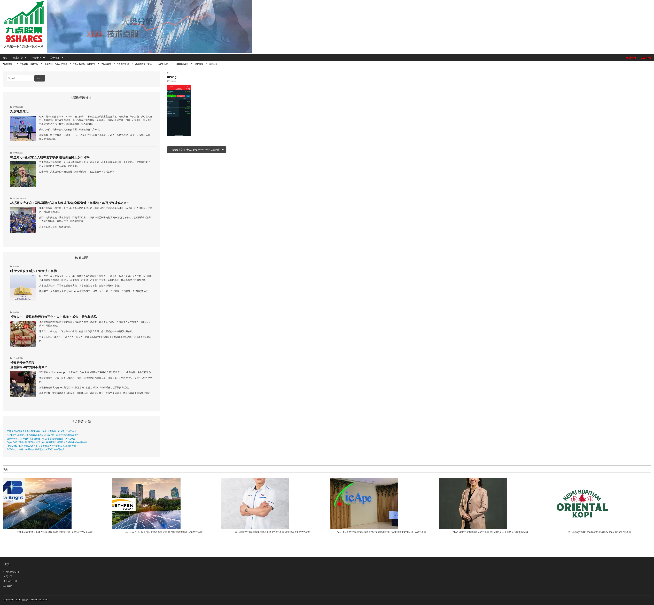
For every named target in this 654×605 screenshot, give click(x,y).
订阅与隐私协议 (11, 571)
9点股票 (24, 599)
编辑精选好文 (18, 107)
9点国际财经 (123, 64)
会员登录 (631, 57)
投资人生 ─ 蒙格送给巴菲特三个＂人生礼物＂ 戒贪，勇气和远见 (53, 317)
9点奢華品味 (163, 64)
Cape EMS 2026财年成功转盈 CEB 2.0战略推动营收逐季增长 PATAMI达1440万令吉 (47, 442)
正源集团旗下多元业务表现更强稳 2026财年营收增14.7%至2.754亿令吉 (41, 431)
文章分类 (18, 57)
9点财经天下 (8, 64)
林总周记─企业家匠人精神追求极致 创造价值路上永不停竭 (50, 157)
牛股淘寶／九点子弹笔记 (55, 64)
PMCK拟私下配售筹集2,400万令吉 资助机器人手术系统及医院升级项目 (41, 445)
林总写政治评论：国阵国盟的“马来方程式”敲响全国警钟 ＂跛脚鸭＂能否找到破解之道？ (70, 203)
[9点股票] (23, 21)
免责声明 (7, 576)
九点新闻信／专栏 (143, 64)
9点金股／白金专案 (29, 64)
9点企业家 (106, 64)
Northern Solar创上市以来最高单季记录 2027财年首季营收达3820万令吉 (43, 434)
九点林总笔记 (19, 111)
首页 (5, 57)
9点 (14, 198)
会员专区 (36, 57)
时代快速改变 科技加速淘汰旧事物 (33, 271)
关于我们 (55, 57)
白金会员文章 (182, 64)
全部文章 (213, 64)
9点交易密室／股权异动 (84, 64)
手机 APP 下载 (10, 580)
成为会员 (646, 57)
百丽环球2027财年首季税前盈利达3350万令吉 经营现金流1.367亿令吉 (41, 438)
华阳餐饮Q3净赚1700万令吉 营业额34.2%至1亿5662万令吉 (36, 449)
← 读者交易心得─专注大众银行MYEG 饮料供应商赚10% (196, 149)
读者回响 (199, 64)
